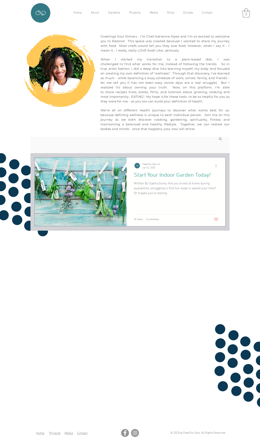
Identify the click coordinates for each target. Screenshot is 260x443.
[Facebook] (125, 433)
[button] (246, 12)
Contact (82, 433)
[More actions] (217, 165)
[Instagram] (135, 433)
